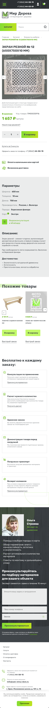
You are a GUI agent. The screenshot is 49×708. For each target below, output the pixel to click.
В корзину (9, 333)
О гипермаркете (9, 657)
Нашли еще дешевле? (11, 125)
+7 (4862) (25, 2)
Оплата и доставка (10, 654)
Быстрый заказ (9, 341)
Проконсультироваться (17, 382)
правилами (33, 634)
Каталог (8, 27)
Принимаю (24, 703)
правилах (24, 697)
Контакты (7, 661)
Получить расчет (14, 406)
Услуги (6, 650)
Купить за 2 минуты (10, 146)
